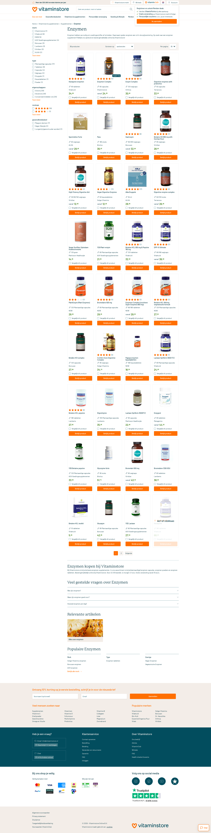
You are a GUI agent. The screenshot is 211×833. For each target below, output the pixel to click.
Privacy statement (39, 816)
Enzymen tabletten (113, 661)
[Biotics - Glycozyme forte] (109, 452)
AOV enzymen (72, 668)
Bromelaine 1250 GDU (162, 468)
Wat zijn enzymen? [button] (74, 591)
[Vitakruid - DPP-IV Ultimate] (165, 231)
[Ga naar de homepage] (50, 9)
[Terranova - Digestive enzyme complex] (165, 176)
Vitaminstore (102, 90)
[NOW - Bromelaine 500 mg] (109, 286)
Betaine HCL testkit (76, 523)
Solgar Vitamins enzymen (76, 661)
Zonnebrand (101, 721)
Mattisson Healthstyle (77, 255)
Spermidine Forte (75, 137)
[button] (80, 79)
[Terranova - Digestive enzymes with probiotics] (165, 66)
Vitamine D (68, 714)
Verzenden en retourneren (91, 750)
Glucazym (100, 523)
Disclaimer (36, 820)
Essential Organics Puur (141, 719)
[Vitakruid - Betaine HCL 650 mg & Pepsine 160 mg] (137, 231)
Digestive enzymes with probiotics (163, 83)
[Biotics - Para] (109, 121)
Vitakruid (72, 90)
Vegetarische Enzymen (153, 664)
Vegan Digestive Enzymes (107, 192)
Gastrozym (130, 137)
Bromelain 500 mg (132, 468)
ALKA (71, 145)
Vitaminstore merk (122, 2)
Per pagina (164, 46)
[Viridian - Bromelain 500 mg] (137, 452)
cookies (109, 827)
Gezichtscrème (37, 719)
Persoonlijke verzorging (98, 17)
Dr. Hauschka (160, 716)
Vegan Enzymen (151, 661)
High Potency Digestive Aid (79, 192)
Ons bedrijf (136, 739)
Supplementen (66, 24)
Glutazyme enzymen (76, 82)
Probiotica (68, 721)
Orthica (128, 90)
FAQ (83, 757)
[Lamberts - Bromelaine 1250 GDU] (165, 452)
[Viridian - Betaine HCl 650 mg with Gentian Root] (165, 121)
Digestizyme (102, 413)
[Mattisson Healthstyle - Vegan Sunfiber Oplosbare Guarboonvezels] (80, 231)
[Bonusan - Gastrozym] (137, 121)
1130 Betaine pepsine (77, 468)
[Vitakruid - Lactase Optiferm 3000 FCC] (165, 342)
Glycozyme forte (103, 468)
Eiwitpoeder (36, 716)
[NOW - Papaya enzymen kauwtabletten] (137, 342)
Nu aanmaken (157, 21)
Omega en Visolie (38, 721)
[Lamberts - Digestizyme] (109, 397)
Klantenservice (90, 733)
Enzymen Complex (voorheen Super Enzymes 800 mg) (137, 304)
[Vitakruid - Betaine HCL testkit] (80, 507)
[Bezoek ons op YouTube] (162, 781)
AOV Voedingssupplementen (107, 255)
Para (98, 137)
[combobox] (105, 9)
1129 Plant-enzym (103, 247)
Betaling (85, 746)
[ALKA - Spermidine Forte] (80, 121)
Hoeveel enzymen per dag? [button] (77, 604)
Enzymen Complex (104, 82)
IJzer (98, 716)
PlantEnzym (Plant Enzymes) (79, 303)
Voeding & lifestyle (118, 17)
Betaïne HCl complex (76, 358)
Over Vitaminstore (142, 733)
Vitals (134, 721)
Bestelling (85, 743)
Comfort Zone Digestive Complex (106, 359)
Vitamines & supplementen (75, 17)
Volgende (128, 553)
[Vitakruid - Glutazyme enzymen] (80, 66)
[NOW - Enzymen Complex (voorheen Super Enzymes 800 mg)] (137, 286)
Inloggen (85, 761)
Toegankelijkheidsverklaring (42, 823)
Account (174, 2)
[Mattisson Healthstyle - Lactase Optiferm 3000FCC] (137, 397)
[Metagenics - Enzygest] (165, 397)
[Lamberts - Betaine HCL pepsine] (80, 397)
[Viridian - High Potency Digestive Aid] (80, 176)
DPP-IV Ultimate (160, 247)
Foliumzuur (68, 716)
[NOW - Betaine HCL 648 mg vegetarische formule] (165, 286)
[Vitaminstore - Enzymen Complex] (109, 66)
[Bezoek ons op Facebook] (149, 781)
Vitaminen (68, 711)
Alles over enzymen (76, 639)
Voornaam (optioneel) (42, 696)
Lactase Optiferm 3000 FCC (164, 358)
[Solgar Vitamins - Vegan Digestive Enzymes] (109, 176)
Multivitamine (69, 719)
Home (34, 24)
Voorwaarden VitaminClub (42, 827)
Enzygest (157, 413)
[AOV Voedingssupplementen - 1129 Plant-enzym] (109, 231)
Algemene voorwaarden (41, 813)
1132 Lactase (130, 523)
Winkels (138, 2)
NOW (70, 311)
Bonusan (129, 145)
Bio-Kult (135, 716)
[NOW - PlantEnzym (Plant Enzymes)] (80, 286)
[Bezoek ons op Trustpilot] (175, 781)
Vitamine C (36, 714)
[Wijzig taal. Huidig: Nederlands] (163, 2)
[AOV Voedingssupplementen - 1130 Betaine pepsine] (80, 452)
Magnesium (101, 719)
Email (85, 696)
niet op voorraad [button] (165, 521)
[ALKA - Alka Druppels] (137, 176)
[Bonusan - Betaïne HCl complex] (80, 342)
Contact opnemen (88, 739)
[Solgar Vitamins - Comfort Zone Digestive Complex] (109, 342)
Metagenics (158, 421)
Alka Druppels (131, 192)
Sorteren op (109, 46)
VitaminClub (136, 746)
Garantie (85, 753)
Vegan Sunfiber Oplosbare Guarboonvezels (78, 248)
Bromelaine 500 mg (104, 303)
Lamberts (72, 421)
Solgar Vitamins (103, 200)
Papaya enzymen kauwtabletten (132, 359)
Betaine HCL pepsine (77, 413)
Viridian (157, 145)
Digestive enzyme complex (164, 192)
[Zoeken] (131, 9)
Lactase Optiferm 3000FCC (136, 413)
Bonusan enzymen (74, 664)
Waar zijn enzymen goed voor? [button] (78, 597)
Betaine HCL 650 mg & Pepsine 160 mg (137, 248)
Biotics (100, 145)
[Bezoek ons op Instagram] (136, 781)
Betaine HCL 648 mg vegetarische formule (162, 304)
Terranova (157, 90)
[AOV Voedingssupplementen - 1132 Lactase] (137, 507)
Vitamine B (101, 711)
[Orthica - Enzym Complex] (137, 66)
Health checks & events (140, 757)
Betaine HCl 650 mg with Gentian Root (163, 138)
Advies (134, 743)
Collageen (100, 714)
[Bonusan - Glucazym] (109, 507)
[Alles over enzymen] (85, 628)
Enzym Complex (132, 82)
